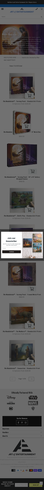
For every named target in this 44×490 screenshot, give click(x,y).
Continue (11, 251)
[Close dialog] (41, 233)
